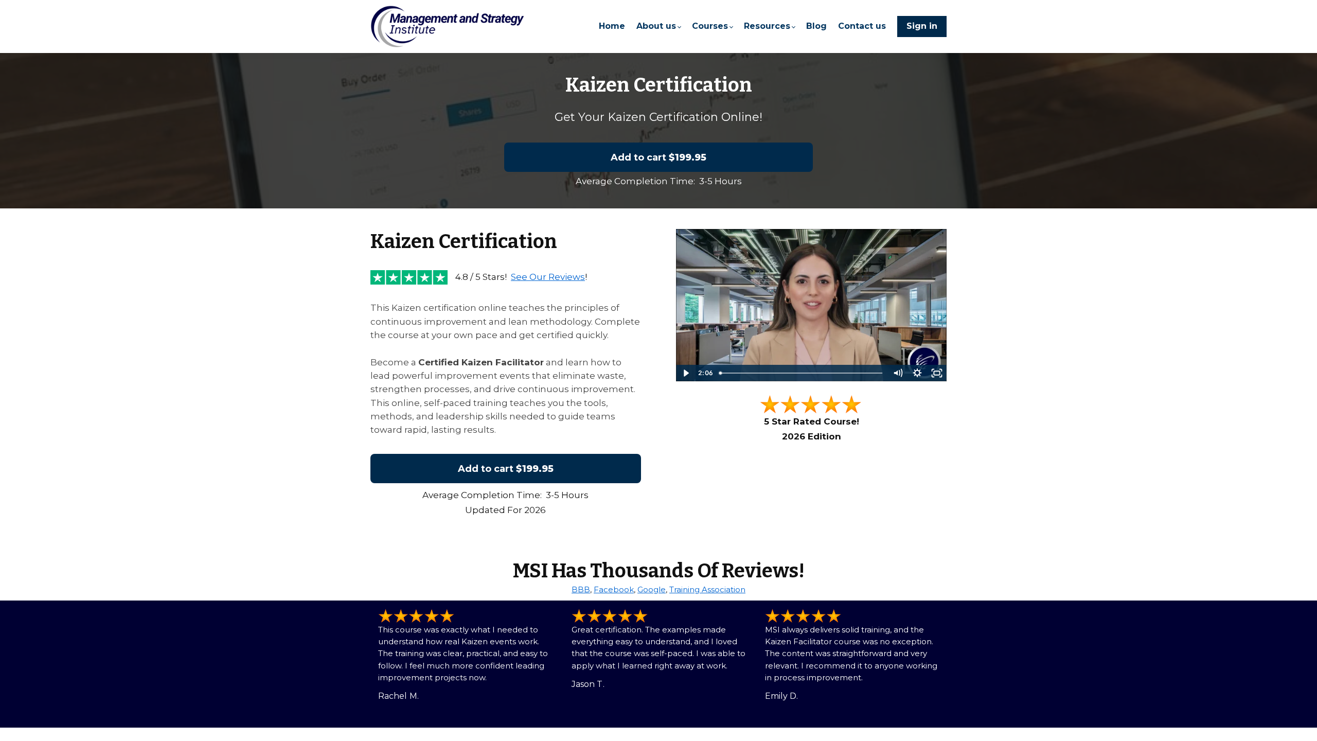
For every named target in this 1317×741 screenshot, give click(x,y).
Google (651, 589)
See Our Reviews (548, 277)
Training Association (707, 589)
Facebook (614, 589)
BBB (581, 589)
